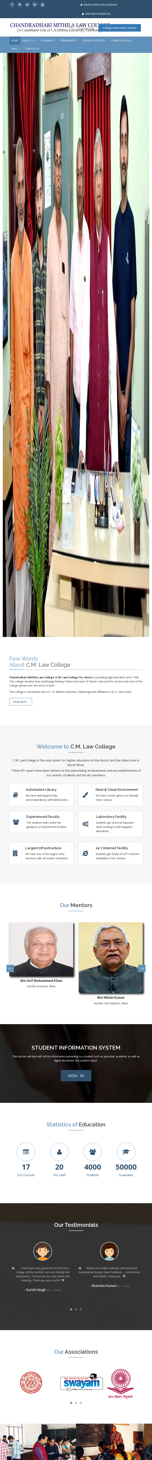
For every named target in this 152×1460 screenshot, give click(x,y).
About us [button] (28, 40)
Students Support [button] (93, 40)
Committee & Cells (121, 40)
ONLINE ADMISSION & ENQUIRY (100, 4)
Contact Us (32, 48)
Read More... (20, 701)
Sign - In (76, 1075)
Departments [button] (68, 40)
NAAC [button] (14, 48)
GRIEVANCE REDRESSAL (98, 13)
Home (14, 40)
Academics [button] (47, 40)
